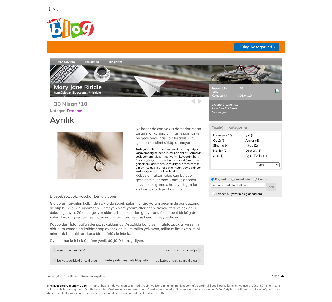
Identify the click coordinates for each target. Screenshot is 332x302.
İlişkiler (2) (220, 150)
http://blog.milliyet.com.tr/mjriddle (77, 92)
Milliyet (56, 9)
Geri (193, 101)
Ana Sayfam (66, 62)
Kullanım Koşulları (93, 276)
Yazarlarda (243, 179)
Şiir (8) (250, 135)
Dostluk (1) (253, 150)
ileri (200, 101)
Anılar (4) (252, 140)
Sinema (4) (221, 145)
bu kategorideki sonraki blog (176, 260)
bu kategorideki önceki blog (77, 260)
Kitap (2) (251, 145)
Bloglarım (115, 62)
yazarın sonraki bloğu (181, 250)
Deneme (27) (222, 135)
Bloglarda (221, 179)
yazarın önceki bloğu (72, 250)
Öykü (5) (219, 140)
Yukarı (275, 276)
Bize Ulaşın (71, 276)
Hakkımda (92, 62)
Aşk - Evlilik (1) (256, 156)
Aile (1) (218, 156)
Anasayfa (54, 276)
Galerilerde (265, 179)
